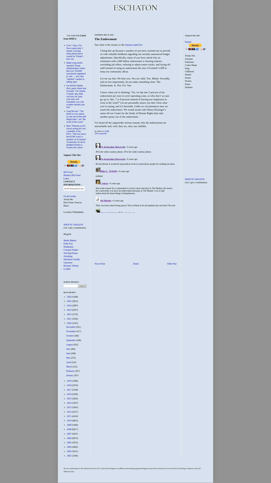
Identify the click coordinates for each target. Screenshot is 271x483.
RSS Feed (68, 172)
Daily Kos (68, 243)
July (68, 349)
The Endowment (106, 39)
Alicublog (68, 256)
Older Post (171, 264)
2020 (69, 323)
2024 (69, 305)
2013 (69, 407)
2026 (69, 297)
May (68, 358)
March (69, 366)
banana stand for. (134, 44)
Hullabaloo (68, 247)
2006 (69, 438)
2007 (69, 434)
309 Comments (101, 133)
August (69, 344)
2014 (69, 403)
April (68, 362)
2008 (69, 429)
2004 (69, 447)
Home (136, 264)
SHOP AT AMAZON (73, 224)
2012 (69, 412)
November (71, 331)
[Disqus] (135, 177)
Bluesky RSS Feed (72, 175)
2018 (69, 385)
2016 (69, 394)
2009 (69, 425)
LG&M (67, 269)
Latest (66, 178)
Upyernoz (68, 262)
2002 (69, 455)
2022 (69, 314)
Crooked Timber (71, 250)
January (70, 375)
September (71, 340)
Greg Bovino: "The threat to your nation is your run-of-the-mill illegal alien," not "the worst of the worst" (76, 116)
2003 (69, 451)
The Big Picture (71, 253)
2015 (69, 398)
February (70, 371)
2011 (69, 416)
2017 (69, 390)
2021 (69, 319)
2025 (69, 301)
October (70, 336)
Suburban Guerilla (72, 259)
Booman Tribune (71, 266)
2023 (69, 310)
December (71, 327)
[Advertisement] (135, 22)
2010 (69, 420)
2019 (69, 381)
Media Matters (70, 240)
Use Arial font (73, 35)
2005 (69, 442)
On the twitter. (70, 196)
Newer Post (100, 264)
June (68, 353)
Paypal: (188, 42)
